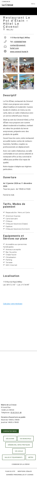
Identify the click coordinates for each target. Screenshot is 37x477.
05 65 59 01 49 (16, 412)
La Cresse (7, 4)
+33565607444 (20, 42)
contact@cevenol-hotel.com (18, 46)
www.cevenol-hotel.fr (19, 52)
